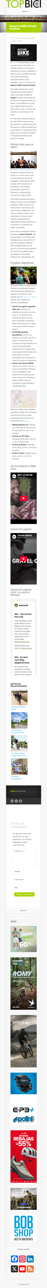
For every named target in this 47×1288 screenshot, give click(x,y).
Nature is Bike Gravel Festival (24, 170)
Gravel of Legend (30, 297)
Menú (24, 11)
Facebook (16, 801)
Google (12, 801)
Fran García (21, 38)
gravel (15, 62)
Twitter (20, 801)
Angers (26, 421)
